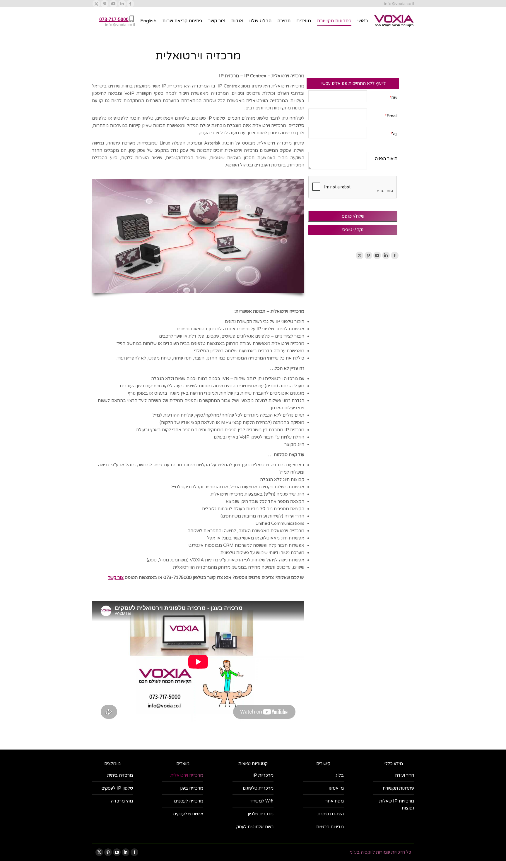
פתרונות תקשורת (398, 788)
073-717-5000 (114, 19)
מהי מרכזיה (122, 801)
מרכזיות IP (262, 775)
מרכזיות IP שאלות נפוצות (396, 804)
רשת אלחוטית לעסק (254, 826)
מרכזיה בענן (191, 788)
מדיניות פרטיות (330, 826)
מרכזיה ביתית (120, 775)
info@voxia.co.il (399, 3)
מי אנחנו (336, 788)
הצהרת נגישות (330, 814)
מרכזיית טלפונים (258, 788)
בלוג (340, 775)
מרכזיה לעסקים (188, 801)
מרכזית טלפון (260, 814)
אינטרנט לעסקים (188, 814)
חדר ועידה (404, 775)
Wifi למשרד (261, 801)
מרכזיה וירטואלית (186, 775)
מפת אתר (334, 801)
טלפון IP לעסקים (117, 788)
